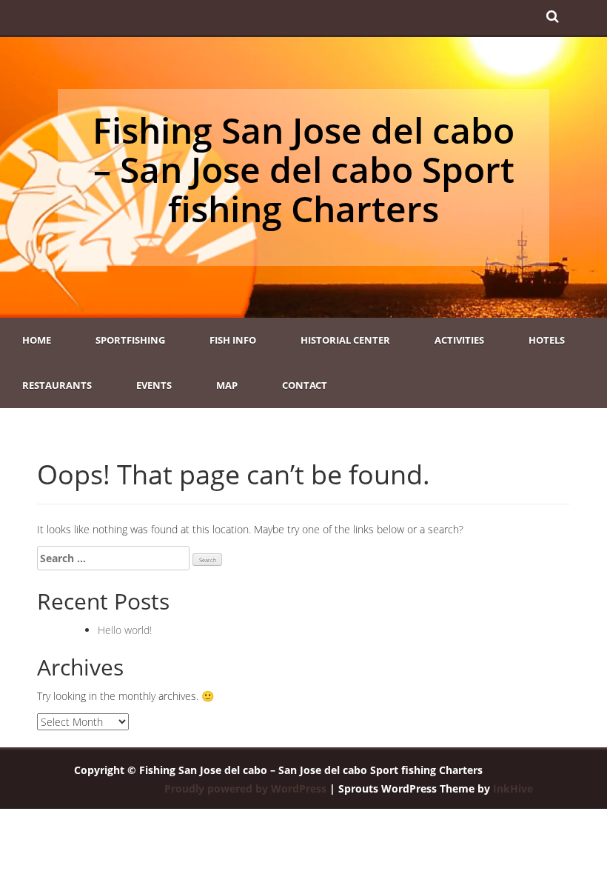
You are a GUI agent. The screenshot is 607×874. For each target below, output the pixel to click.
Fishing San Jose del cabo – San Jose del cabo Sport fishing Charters (303, 169)
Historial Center (345, 340)
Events (154, 385)
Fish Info (232, 340)
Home (36, 340)
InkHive (513, 788)
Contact (304, 385)
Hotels (547, 340)
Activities (459, 340)
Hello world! (125, 630)
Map (227, 385)
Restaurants (57, 385)
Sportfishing (130, 340)
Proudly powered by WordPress (245, 788)
